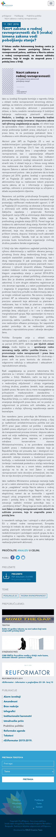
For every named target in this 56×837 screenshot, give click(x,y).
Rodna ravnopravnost (33, 596)
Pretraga (28, 779)
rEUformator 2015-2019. (18, 740)
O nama (16, 807)
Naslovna (17, 800)
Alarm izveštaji (12, 697)
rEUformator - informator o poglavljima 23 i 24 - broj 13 (27, 682)
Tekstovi (8, 735)
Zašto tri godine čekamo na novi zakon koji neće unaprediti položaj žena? (24, 630)
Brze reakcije (11, 706)
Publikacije (19, 16)
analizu (22, 550)
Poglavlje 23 (10, 596)
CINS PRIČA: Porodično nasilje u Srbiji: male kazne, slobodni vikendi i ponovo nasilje (25, 656)
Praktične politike (34, 16)
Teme (39, 804)
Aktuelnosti (17, 804)
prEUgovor (6, 16)
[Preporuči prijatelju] (22, 558)
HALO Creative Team (33, 830)
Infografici (9, 711)
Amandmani (10, 701)
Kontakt (39, 807)
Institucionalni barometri (18, 716)
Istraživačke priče (14, 721)
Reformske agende (14, 731)
